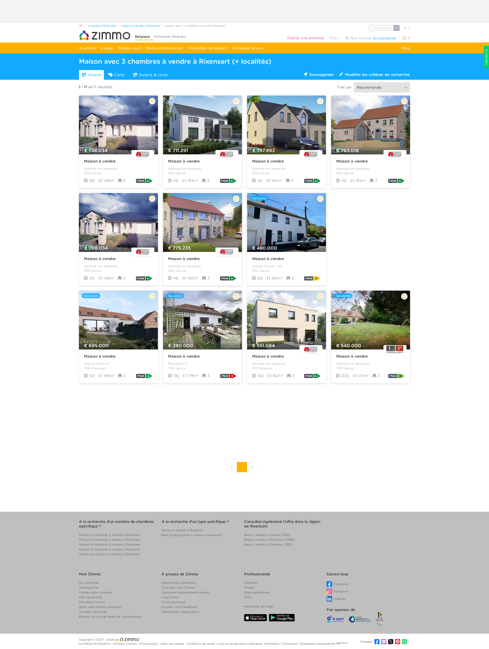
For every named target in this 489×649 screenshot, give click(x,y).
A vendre (87, 48)
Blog (406, 48)
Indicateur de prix (247, 48)
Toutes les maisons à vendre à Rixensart (109, 554)
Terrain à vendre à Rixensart (182, 530)
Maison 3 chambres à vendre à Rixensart (109, 540)
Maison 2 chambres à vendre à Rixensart (109, 535)
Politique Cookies (125, 643)
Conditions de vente (201, 643)
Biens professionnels (164, 48)
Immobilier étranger (170, 36)
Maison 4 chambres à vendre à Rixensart (110, 544)
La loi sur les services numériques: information (248, 643)
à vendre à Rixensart (102, 26)
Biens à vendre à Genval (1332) (267, 535)
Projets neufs (129, 48)
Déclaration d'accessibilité (317, 643)
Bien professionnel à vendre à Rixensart (191, 535)
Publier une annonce (305, 38)
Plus (333, 38)
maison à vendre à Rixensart (140, 26)
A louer (106, 48)
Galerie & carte (153, 75)
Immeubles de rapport (207, 48)
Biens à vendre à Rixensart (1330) (269, 540)
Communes (290, 643)
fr (406, 28)
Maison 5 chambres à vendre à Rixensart (109, 549)
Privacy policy (149, 643)
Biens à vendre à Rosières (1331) (268, 544)
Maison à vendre (100, 161)
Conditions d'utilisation (95, 643)
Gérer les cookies (172, 643)
